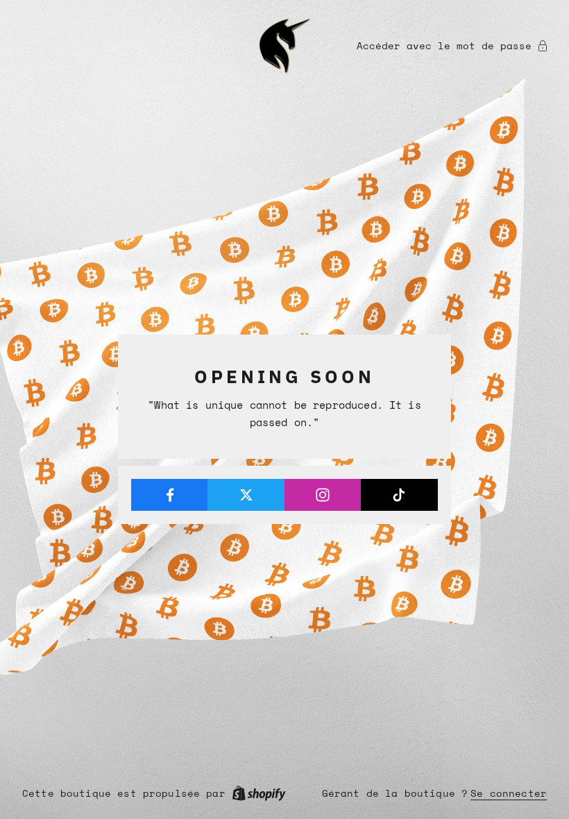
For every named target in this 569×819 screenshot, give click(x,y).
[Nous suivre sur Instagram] (323, 495)
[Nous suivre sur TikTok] (399, 495)
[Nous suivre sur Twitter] (246, 495)
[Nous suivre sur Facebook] (169, 495)
